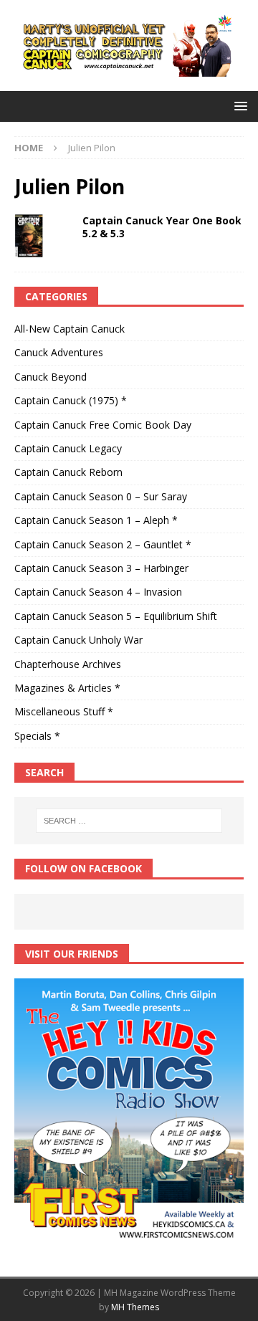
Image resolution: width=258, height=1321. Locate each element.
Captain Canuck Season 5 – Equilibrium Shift (115, 616)
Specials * (37, 736)
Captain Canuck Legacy (68, 448)
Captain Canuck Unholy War (78, 640)
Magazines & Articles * (67, 688)
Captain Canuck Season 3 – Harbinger (101, 568)
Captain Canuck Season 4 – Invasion (98, 591)
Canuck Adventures (58, 352)
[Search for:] (129, 821)
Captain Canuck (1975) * (70, 400)
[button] (238, 106)
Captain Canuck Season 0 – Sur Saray (100, 496)
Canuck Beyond (50, 376)
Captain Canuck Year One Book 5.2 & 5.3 (162, 227)
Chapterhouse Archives (67, 664)
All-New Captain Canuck (69, 328)
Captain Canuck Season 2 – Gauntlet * (102, 544)
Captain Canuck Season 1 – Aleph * (96, 520)
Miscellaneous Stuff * (63, 711)
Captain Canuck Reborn (68, 472)
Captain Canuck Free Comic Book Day (102, 424)
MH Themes (135, 1307)
